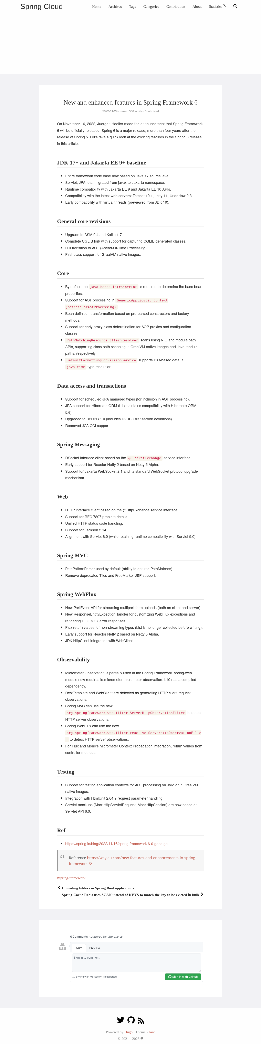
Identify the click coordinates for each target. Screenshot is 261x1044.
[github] (131, 1021)
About (197, 6)
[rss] (141, 1021)
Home (96, 6)
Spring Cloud (41, 6)
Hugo (128, 1032)
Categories (151, 6)
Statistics (215, 6)
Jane (152, 1032)
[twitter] (120, 1021)
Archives (115, 6)
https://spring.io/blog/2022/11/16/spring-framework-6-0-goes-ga (116, 843)
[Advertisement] (130, 43)
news (123, 111)
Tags (132, 6)
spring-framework (72, 878)
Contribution (175, 6)
